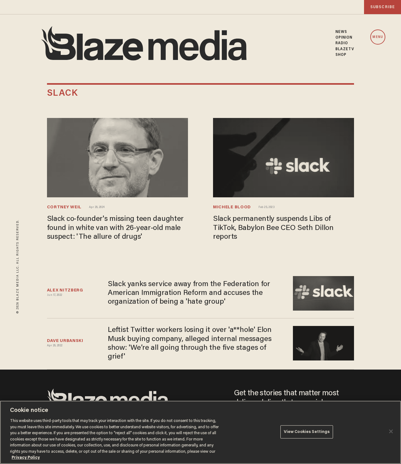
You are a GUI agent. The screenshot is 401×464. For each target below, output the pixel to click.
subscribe (382, 7)
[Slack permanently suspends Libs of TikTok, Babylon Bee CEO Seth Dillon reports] (283, 156)
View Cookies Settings (307, 432)
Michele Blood (232, 207)
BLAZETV (345, 49)
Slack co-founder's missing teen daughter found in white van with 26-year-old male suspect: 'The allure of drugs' (115, 228)
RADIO (342, 43)
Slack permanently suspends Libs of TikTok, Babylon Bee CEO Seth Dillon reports (273, 228)
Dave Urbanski (65, 341)
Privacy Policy (26, 458)
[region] (200, 432)
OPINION (344, 38)
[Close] (391, 431)
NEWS (341, 32)
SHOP (341, 55)
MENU (377, 37)
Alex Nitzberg (65, 290)
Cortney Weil (64, 207)
